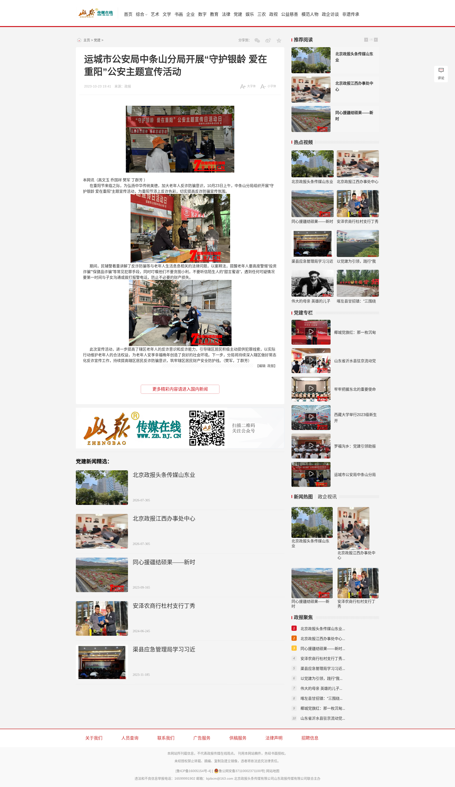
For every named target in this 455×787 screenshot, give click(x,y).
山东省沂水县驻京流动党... (322, 718)
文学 (167, 14)
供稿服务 (237, 738)
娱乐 (250, 14)
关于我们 (93, 738)
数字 (202, 14)
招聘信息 (309, 738)
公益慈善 (289, 14)
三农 (261, 14)
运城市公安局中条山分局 (355, 475)
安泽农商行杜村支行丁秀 (164, 606)
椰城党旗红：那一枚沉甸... (322, 708)
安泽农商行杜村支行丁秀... (322, 659)
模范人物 (309, 14)
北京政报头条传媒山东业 (164, 475)
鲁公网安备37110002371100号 (241, 771)
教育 (214, 14)
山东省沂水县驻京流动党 (355, 361)
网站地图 (272, 771)
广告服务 (201, 738)
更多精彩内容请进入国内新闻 (180, 389)
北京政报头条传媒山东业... (322, 629)
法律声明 (273, 738)
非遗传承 (350, 14)
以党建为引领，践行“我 (356, 261)
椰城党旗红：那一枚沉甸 (355, 332)
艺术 (155, 14)
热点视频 (303, 142)
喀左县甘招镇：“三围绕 (356, 301)
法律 (226, 14)
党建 (238, 14)
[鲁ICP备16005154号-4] (193, 771)
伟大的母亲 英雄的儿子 (310, 301)
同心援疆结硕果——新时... (322, 649)
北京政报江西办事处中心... (322, 639)
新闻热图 (303, 496)
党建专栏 (303, 313)
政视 (273, 14)
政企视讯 (327, 496)
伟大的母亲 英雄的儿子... (321, 688)
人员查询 (129, 738)
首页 (128, 14)
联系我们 (165, 738)
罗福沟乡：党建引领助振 (355, 446)
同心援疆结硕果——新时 (164, 562)
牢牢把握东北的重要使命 (355, 389)
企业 (190, 14)
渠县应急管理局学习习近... (322, 669)
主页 (86, 40)
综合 (140, 14)
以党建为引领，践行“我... (321, 679)
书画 (178, 14)
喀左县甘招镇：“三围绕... (321, 698)
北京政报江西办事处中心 (164, 519)
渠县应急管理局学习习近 (164, 649)
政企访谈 (330, 14)
